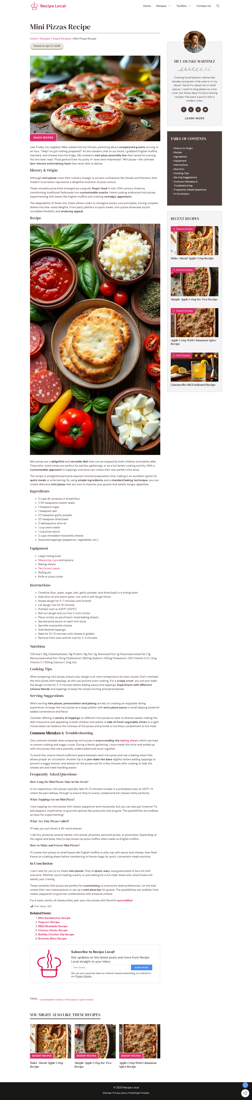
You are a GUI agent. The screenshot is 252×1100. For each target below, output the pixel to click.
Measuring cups (48, 560)
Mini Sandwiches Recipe (54, 918)
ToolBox (181, 6)
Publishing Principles (139, 1092)
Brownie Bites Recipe (52, 938)
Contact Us (204, 6)
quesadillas (124, 900)
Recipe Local (53, 6)
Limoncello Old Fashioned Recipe (193, 385)
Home (147, 6)
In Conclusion (181, 193)
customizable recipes (51, 999)
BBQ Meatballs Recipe (53, 926)
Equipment (180, 160)
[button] (218, 6)
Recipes (161, 6)
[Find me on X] (191, 109)
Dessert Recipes (42, 1055)
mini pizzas (71, 999)
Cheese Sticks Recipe (53, 930)
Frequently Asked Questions (190, 189)
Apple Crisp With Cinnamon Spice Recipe (138, 1065)
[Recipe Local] (34, 6)
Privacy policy (120, 1092)
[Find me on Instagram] (198, 109)
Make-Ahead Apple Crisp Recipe (46, 1065)
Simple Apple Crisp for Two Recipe (93, 1065)
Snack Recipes (62, 38)
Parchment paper (49, 568)
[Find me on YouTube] (205, 109)
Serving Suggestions (185, 177)
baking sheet (129, 740)
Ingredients (180, 156)
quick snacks (86, 999)
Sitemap (107, 1092)
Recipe (178, 152)
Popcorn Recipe (49, 922)
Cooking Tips (181, 173)
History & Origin (183, 148)
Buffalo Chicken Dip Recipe (56, 934)
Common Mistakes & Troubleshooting (186, 183)
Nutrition (179, 169)
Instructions (181, 164)
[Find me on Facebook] (184, 109)
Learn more (194, 118)
